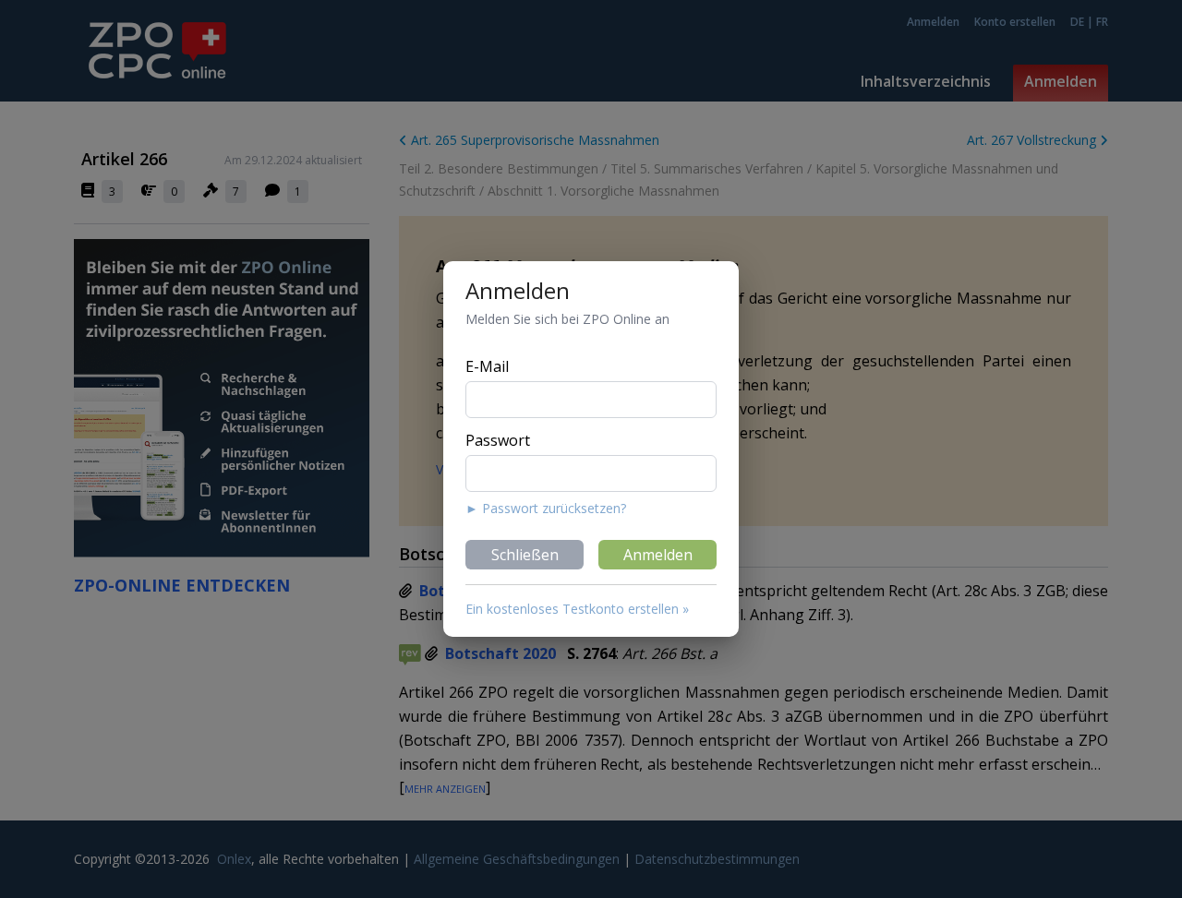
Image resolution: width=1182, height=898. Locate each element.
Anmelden (658, 555)
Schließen (525, 555)
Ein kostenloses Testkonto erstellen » (577, 608)
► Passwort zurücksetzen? (545, 508)
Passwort (497, 440)
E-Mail (487, 366)
